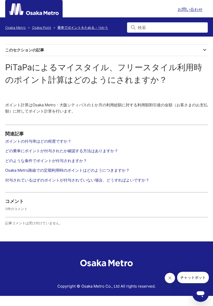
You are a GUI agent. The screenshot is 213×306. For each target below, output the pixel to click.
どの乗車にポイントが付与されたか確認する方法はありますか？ (61, 150)
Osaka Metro (15, 27)
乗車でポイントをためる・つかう (82, 27)
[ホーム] (34, 9)
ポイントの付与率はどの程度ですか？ (38, 141)
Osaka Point (41, 27)
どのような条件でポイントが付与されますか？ (46, 160)
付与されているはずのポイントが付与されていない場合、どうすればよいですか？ (77, 180)
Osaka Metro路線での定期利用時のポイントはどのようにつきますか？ (67, 170)
